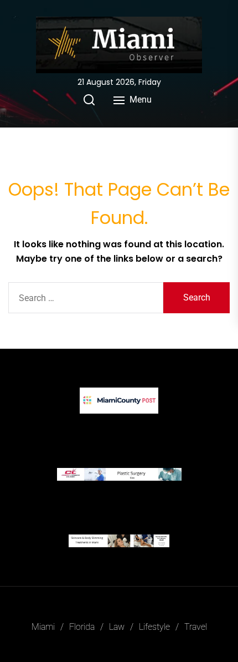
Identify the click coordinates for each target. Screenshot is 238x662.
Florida (82, 627)
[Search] (89, 100)
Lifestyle (154, 627)
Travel (195, 627)
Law (117, 627)
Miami (43, 627)
